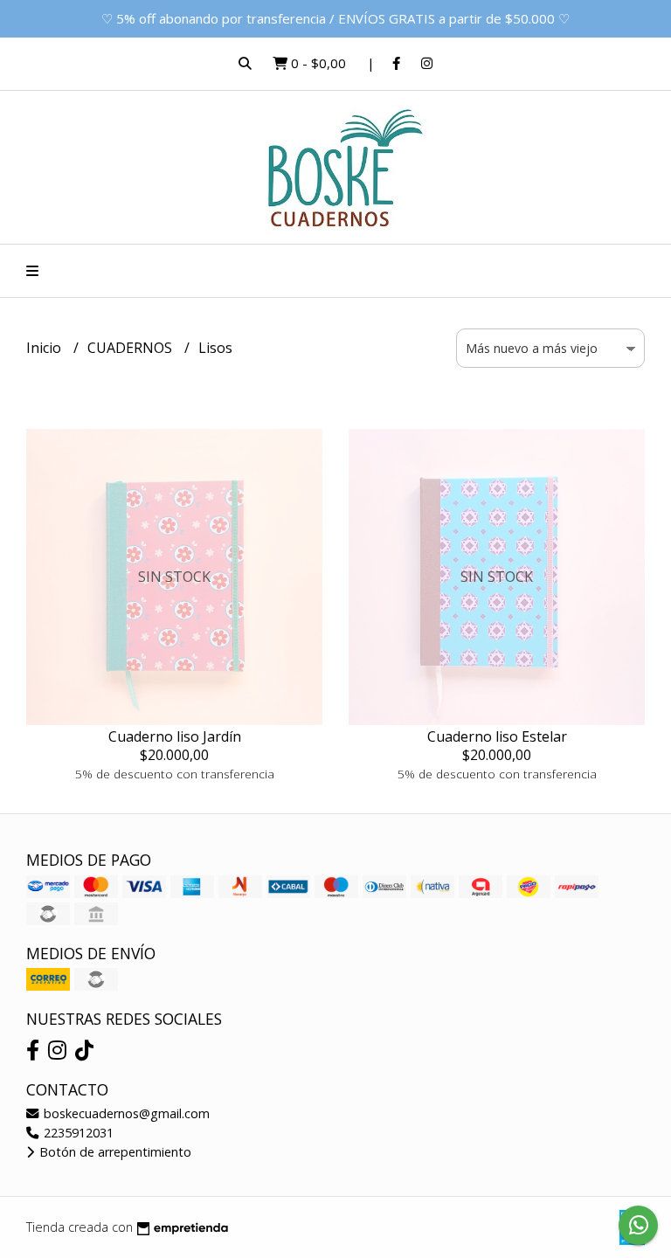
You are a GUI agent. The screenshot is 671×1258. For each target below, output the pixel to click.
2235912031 (77, 1132)
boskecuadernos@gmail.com (125, 1113)
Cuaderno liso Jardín (174, 736)
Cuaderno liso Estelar (497, 736)
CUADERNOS (131, 347)
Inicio (45, 347)
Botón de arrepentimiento (113, 1152)
